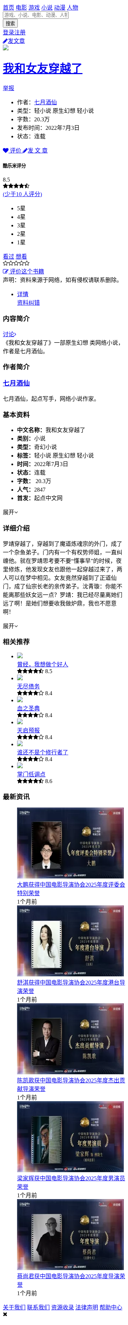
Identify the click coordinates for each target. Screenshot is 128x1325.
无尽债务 (28, 686)
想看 (21, 257)
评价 (16, 151)
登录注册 (14, 32)
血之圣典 (28, 708)
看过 (8, 257)
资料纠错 (28, 303)
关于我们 (14, 1307)
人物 (72, 8)
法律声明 (86, 1307)
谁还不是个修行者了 (42, 752)
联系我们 (38, 1307)
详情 (22, 294)
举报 (8, 88)
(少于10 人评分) (22, 194)
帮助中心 (111, 1307)
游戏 (34, 8)
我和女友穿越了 (42, 68)
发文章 (16, 41)
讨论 (8, 334)
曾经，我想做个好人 (42, 664)
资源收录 (62, 1307)
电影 (21, 8)
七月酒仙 (45, 102)
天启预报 (28, 730)
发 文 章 (38, 151)
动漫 (59, 8)
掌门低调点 (31, 774)
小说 (47, 8)
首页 (8, 8)
